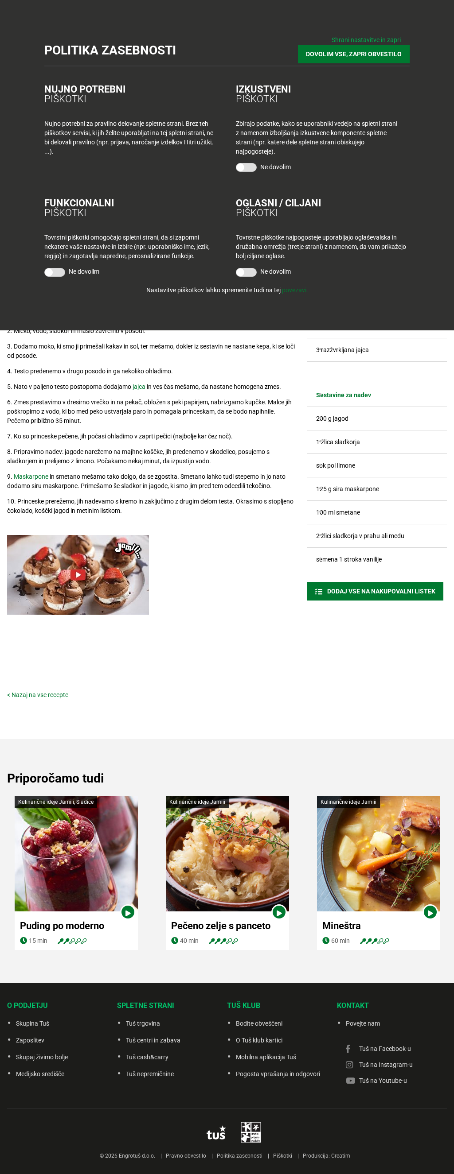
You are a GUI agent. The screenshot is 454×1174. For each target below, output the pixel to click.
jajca (139, 386)
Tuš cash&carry (147, 1057)
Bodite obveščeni (259, 1023)
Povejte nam (363, 1023)
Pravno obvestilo (186, 1156)
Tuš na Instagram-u (386, 1064)
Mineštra (341, 925)
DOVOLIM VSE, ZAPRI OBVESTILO (354, 54)
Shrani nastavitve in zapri (366, 39)
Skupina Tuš (32, 1023)
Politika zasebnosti (239, 1156)
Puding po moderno (62, 925)
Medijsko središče (40, 1073)
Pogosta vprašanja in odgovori (278, 1073)
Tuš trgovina (143, 1023)
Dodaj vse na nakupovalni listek (380, 591)
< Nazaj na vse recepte (37, 694)
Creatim (340, 1156)
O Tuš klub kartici (259, 1040)
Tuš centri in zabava (153, 1040)
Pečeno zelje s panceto (220, 925)
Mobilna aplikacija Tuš (266, 1057)
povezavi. (295, 290)
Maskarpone (31, 476)
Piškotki (282, 1156)
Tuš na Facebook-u (385, 1048)
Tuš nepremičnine (150, 1073)
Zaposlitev (30, 1040)
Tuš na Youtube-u (383, 1080)
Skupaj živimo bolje (42, 1057)
